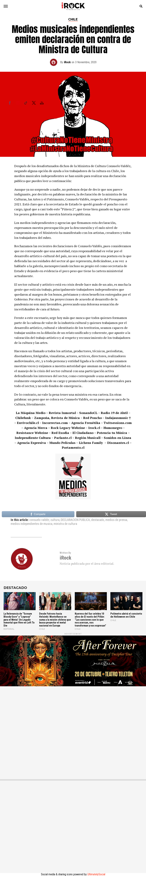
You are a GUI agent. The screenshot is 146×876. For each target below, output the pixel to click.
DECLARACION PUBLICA (75, 520)
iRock (67, 62)
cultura (55, 520)
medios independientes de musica (31, 524)
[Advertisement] (73, 730)
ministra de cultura (65, 524)
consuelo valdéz (39, 520)
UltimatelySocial (96, 874)
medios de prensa (116, 520)
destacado (97, 520)
